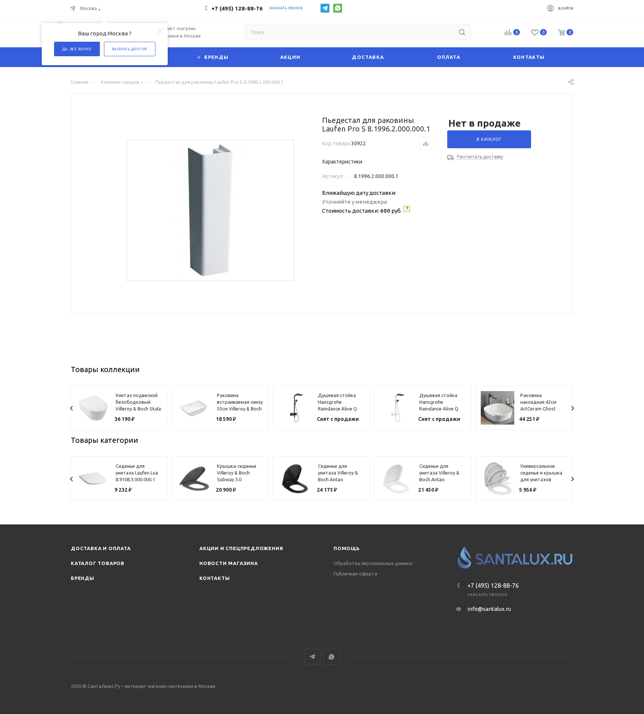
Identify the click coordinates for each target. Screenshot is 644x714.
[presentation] (71, 408)
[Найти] (462, 32)
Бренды (82, 578)
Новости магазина (228, 563)
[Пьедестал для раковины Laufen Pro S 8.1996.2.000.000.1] (210, 210)
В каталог (489, 139)
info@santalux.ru (489, 609)
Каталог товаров (97, 563)
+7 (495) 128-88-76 (237, 8)
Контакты (214, 578)
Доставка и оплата (101, 548)
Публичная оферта (355, 573)
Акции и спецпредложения (241, 548)
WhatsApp (337, 8)
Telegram (325, 8)
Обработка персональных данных (373, 563)
